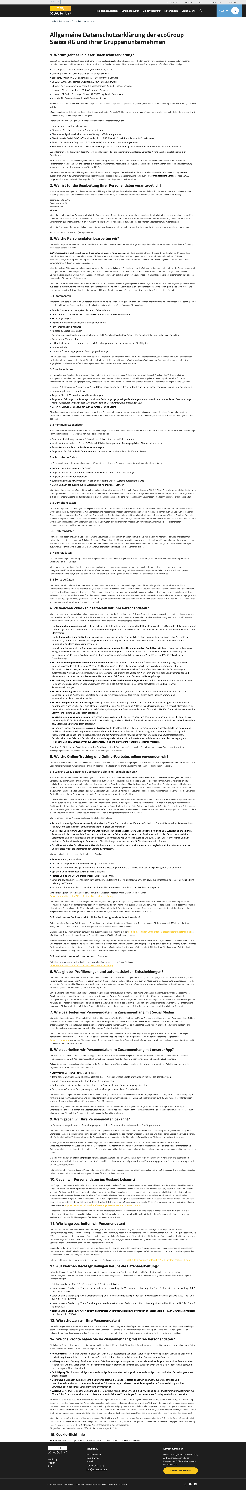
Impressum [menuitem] (123, 1484)
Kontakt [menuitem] (233, 2)
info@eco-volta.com (96, 1469)
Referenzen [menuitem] (171, 11)
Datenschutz (64, 21)
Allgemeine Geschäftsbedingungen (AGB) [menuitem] (91, 1484)
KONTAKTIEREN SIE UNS (180, 1470)
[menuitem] (58, 2)
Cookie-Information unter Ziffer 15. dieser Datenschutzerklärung (159, 931)
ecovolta (53, 21)
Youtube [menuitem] (190, 1484)
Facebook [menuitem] (185, 1484)
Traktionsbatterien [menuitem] (107, 11)
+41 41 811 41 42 (95, 1466)
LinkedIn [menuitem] (195, 1484)
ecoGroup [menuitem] (172, 2)
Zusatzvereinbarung (59, 1040)
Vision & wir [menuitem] (188, 11)
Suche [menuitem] (200, 10)
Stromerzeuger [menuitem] (130, 11)
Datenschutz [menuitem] (112, 1484)
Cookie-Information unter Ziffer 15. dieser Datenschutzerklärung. (81, 896)
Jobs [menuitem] (201, 2)
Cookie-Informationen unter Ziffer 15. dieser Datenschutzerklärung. (159, 1260)
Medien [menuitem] (188, 2)
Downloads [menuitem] (216, 2)
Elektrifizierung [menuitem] (152, 11)
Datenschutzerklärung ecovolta (83, 21)
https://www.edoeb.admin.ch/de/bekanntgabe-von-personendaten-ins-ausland (103, 1205)
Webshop (223, 10)
